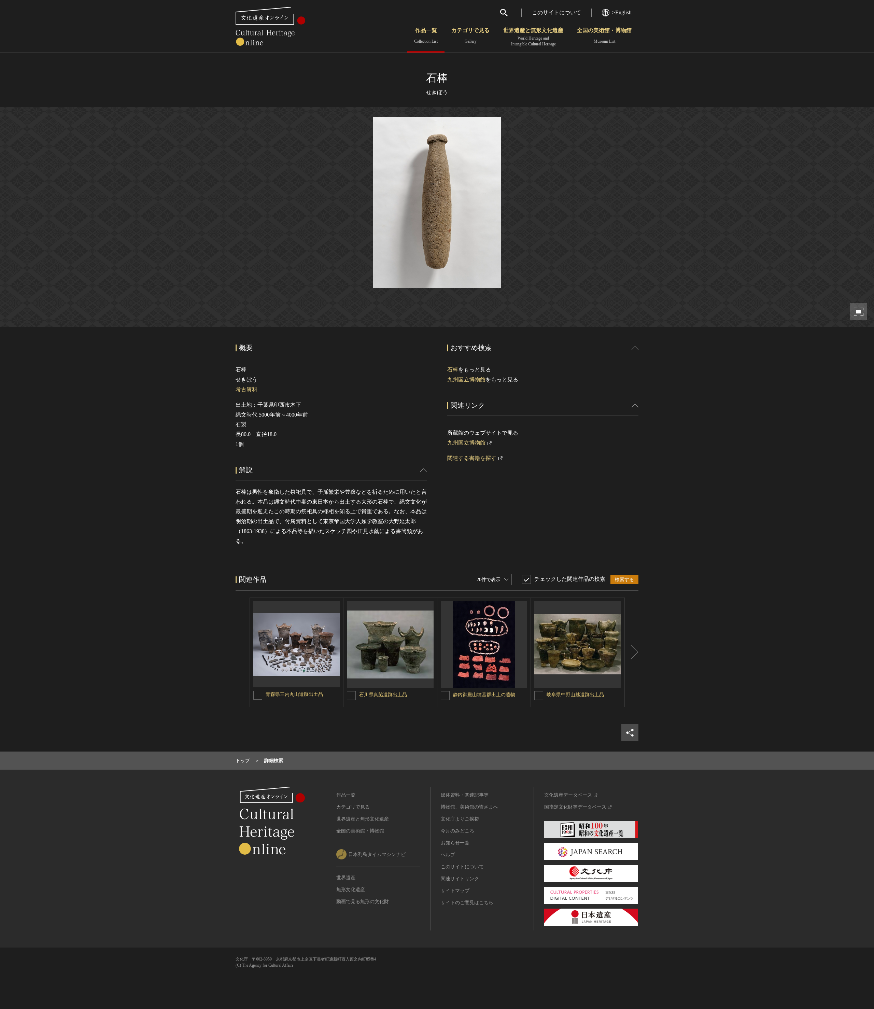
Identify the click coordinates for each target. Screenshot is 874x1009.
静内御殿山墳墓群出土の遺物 (484, 694)
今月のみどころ (457, 830)
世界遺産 (345, 877)
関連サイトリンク (460, 878)
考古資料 (246, 389)
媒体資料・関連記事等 (465, 795)
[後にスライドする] (631, 652)
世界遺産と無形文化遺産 (533, 36)
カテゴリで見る (470, 35)
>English (622, 12)
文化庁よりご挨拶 (460, 819)
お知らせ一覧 (455, 842)
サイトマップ (455, 890)
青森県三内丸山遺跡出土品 (294, 694)
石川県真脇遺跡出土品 (383, 694)
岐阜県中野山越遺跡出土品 (575, 694)
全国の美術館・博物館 (604, 35)
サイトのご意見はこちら (467, 902)
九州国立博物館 (466, 379)
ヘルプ (448, 854)
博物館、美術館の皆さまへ (469, 807)
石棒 (452, 370)
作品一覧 (426, 35)
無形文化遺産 (350, 889)
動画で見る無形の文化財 (362, 901)
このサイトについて (556, 12)
